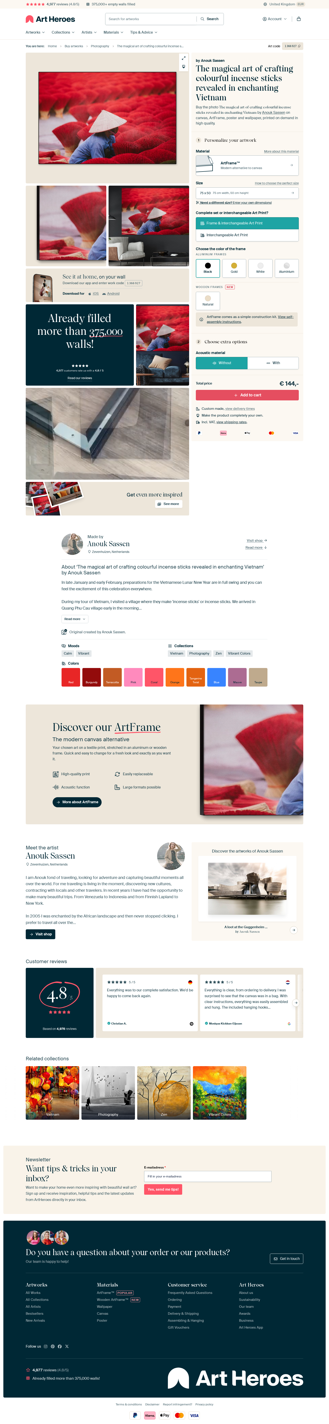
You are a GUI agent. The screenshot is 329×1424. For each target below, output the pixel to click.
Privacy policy (204, 1404)
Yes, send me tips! (163, 1189)
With (276, 363)
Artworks (33, 32)
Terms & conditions (129, 1404)
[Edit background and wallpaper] (184, 67)
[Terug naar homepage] (50, 19)
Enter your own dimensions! (236, 203)
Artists (87, 32)
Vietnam (176, 653)
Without (225, 363)
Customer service (187, 1284)
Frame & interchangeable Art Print (235, 223)
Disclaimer (152, 1404)
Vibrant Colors (239, 653)
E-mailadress (155, 1167)
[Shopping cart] (298, 19)
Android (113, 293)
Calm (68, 653)
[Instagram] (45, 1346)
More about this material (281, 151)
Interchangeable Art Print (227, 235)
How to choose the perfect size (277, 183)
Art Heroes (251, 1284)
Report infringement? (177, 1404)
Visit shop (255, 540)
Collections (61, 32)
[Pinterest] (52, 1346)
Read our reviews (80, 378)
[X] (66, 1346)
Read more (254, 547)
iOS (96, 293)
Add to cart (250, 395)
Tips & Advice (141, 32)
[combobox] (151, 19)
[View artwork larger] (184, 58)
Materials (111, 32)
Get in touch (290, 1258)
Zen (219, 653)
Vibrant (83, 653)
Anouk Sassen (213, 60)
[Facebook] (59, 1346)
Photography (199, 653)
